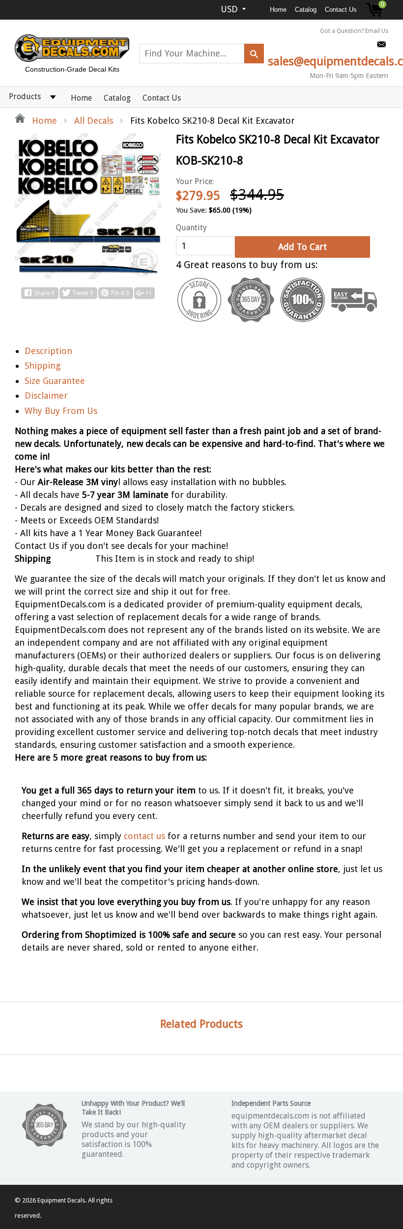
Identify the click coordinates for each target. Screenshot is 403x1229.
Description (48, 351)
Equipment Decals (61, 1200)
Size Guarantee (55, 381)
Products (25, 96)
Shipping (42, 365)
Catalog (306, 9)
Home (278, 9)
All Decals (93, 120)
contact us (144, 836)
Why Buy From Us (61, 411)
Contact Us (341, 9)
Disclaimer (46, 395)
